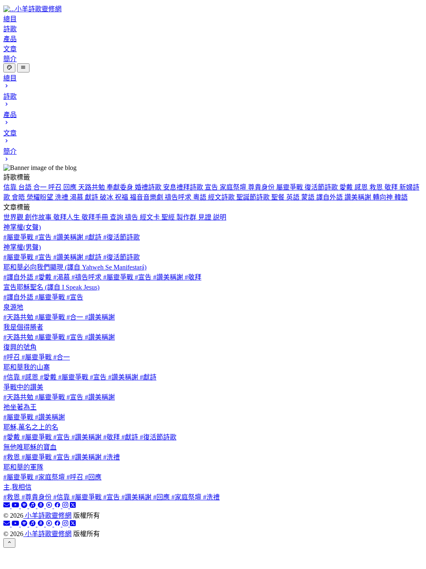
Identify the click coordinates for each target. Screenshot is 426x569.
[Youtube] (16, 505)
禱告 (132, 217)
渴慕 (77, 197)
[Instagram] (66, 505)
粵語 (200, 197)
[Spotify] (25, 505)
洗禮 (62, 197)
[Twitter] (73, 505)
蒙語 (308, 197)
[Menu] (23, 67)
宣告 (212, 187)
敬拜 (391, 187)
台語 (25, 187)
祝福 (122, 197)
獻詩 (92, 197)
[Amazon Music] (41, 505)
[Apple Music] (33, 505)
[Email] (7, 505)
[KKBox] (50, 505)
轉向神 (383, 197)
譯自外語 (330, 197)
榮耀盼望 (41, 197)
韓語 (401, 197)
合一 (40, 187)
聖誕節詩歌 (253, 197)
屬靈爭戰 (290, 187)
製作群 (187, 217)
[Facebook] (58, 505)
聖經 (168, 217)
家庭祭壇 (234, 187)
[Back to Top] (9, 542)
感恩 (361, 187)
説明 (219, 217)
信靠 (10, 187)
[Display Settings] (9, 67)
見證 (205, 217)
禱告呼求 (179, 197)
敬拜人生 (67, 217)
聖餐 (278, 197)
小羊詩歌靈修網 (47, 515)
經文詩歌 (222, 197)
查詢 (117, 217)
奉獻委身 (120, 187)
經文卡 (150, 217)
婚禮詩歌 (149, 187)
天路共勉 (92, 187)
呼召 (55, 187)
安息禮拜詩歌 (184, 187)
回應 (70, 187)
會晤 (19, 197)
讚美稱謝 (358, 197)
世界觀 (14, 217)
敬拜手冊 (96, 217)
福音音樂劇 (147, 197)
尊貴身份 (262, 187)
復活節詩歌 (322, 187)
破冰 (107, 197)
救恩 (376, 187)
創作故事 (39, 217)
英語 (293, 197)
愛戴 (346, 187)
